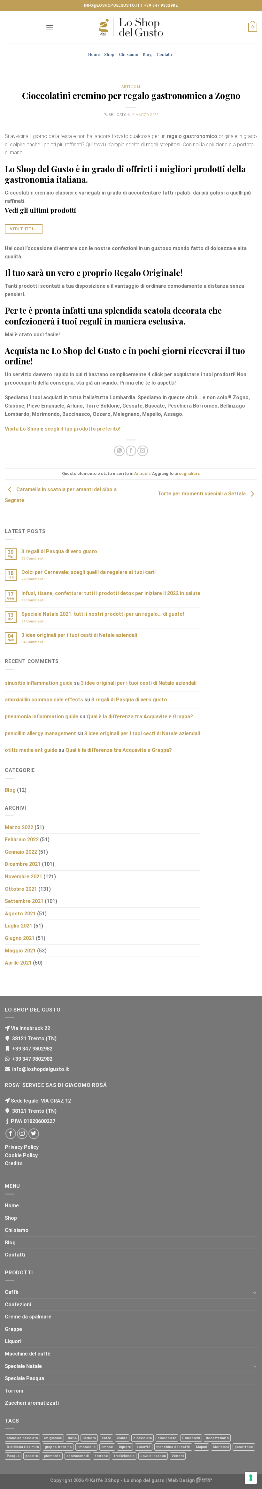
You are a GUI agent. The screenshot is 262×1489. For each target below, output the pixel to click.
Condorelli (191, 1438)
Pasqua (13, 1456)
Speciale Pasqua (24, 1378)
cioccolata (142, 1438)
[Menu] (49, 27)
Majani (201, 1447)
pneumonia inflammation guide (41, 717)
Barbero (89, 1438)
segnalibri (189, 473)
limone (107, 1447)
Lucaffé (143, 1447)
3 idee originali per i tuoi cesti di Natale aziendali (79, 635)
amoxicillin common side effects (44, 700)
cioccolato (167, 1438)
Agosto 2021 (20, 914)
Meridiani (221, 1447)
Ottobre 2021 (21, 889)
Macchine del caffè (27, 1354)
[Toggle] (254, 1292)
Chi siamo (128, 54)
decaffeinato (217, 1438)
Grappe (13, 1329)
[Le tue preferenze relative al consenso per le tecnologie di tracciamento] (251, 1478)
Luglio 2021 (18, 926)
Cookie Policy (21, 1155)
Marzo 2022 (19, 827)
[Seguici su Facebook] (10, 1133)
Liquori (13, 1341)
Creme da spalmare (28, 1317)
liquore (125, 1447)
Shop (109, 54)
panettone (244, 1447)
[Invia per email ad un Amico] (142, 451)
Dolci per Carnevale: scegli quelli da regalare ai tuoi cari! (88, 572)
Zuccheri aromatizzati (32, 1403)
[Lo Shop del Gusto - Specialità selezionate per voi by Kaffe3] (131, 27)
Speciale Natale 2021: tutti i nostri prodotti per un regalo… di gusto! (102, 614)
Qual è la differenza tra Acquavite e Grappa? (140, 717)
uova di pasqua (153, 1456)
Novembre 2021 (23, 877)
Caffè (12, 1292)
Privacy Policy (22, 1147)
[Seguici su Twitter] (33, 1133)
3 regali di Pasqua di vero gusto (59, 551)
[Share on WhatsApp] (119, 451)
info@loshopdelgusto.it (112, 5)
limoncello (86, 1447)
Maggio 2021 (20, 951)
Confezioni (18, 1305)
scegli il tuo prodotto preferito (82, 429)
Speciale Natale (23, 1366)
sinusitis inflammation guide (39, 683)
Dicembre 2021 (23, 864)
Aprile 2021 (18, 963)
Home (94, 54)
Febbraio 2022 (22, 839)
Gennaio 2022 (21, 852)
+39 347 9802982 (161, 5)
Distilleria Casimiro (23, 1447)
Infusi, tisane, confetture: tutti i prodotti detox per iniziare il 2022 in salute (110, 593)
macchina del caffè (173, 1447)
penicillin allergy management (40, 733)
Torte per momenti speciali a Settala (202, 494)
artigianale (53, 1438)
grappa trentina (58, 1447)
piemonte (52, 1456)
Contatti (164, 54)
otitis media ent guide (31, 750)
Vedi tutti (23, 229)
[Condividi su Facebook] (131, 451)
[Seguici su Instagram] (22, 1133)
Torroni (14, 1391)
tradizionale (124, 1456)
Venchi (178, 1456)
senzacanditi (77, 1456)
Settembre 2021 (24, 901)
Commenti (32, 558)
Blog (147, 54)
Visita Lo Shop (22, 429)
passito (31, 1456)
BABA (72, 1438)
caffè (106, 1438)
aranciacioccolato (22, 1438)
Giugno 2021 (20, 938)
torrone (101, 1456)
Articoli (130, 86)
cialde (122, 1438)
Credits (14, 1163)
